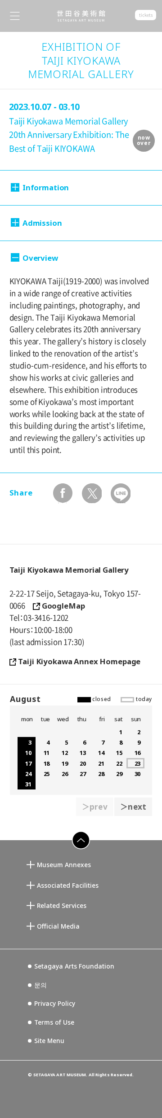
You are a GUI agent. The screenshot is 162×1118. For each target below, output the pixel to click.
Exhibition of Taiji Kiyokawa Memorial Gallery (81, 60)
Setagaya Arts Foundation (74, 966)
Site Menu (49, 1040)
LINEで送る (120, 493)
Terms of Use (54, 1022)
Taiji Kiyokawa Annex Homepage (79, 661)
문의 (40, 985)
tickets (145, 15)
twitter (91, 493)
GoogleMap (63, 606)
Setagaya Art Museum (81, 16)
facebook (62, 493)
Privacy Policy (54, 1003)
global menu (14, 16)
